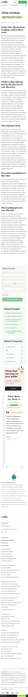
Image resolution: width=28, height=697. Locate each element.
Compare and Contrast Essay (9, 646)
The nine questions (11, 328)
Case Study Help (6, 568)
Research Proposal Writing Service (11, 602)
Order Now (22, 695)
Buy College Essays (6, 649)
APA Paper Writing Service (8, 581)
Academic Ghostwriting (8, 565)
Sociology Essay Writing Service (10, 632)
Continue (13, 388)
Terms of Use (4, 537)
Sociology (9, 8)
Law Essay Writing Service (8, 591)
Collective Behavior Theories (14, 316)
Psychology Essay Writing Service (10, 621)
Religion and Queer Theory (13, 313)
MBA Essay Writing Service (8, 558)
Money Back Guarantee (7, 540)
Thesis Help (4, 607)
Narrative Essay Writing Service (10, 635)
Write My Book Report (7, 600)
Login (14, 2)
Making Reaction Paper (7, 626)
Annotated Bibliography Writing (10, 577)
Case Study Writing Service (9, 588)
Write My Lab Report (7, 551)
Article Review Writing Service (9, 584)
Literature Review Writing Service (10, 593)
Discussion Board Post (7, 656)
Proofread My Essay (6, 556)
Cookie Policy (5, 543)
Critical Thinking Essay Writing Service (12, 653)
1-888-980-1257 (15, 5)
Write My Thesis (5, 575)
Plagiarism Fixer (5, 619)
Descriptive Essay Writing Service (10, 642)
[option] (14, 425)
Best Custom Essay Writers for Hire (11, 658)
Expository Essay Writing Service (10, 623)
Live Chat (5, 5)
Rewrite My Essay (6, 554)
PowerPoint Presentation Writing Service (12, 639)
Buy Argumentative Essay (8, 572)
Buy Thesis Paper (6, 651)
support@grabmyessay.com (9, 529)
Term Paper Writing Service (9, 605)
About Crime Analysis (12, 324)
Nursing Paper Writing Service (9, 598)
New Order (23, 2)
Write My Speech (6, 614)
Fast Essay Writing (6, 561)
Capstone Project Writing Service (10, 586)
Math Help (4, 630)
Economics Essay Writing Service (10, 570)
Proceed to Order (12, 299)
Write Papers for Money (8, 616)
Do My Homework (6, 549)
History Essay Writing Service (9, 637)
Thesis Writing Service (7, 609)
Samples (3, 8)
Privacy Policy (5, 545)
